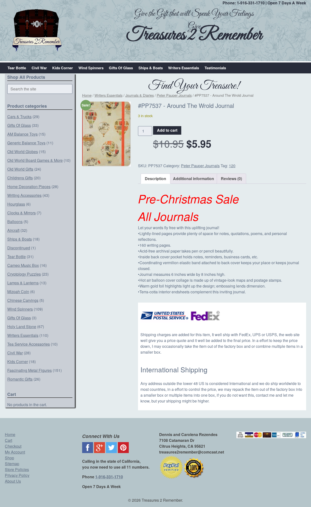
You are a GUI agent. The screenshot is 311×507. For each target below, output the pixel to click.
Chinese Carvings (22, 300)
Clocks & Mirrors (21, 213)
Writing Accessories (24, 195)
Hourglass (16, 204)
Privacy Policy (17, 475)
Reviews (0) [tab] (231, 178)
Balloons (15, 221)
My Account (15, 452)
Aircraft (13, 230)
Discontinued (18, 248)
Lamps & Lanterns (23, 283)
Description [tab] (155, 178)
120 (232, 165)
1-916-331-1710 (251, 3)
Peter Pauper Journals (174, 95)
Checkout (13, 446)
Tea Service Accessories (28, 344)
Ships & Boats (150, 67)
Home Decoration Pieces (29, 186)
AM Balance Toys (22, 134)
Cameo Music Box (23, 265)
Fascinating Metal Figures (29, 370)
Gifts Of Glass (121, 67)
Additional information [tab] (193, 178)
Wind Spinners (91, 67)
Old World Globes (22, 151)
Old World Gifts (20, 169)
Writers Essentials (183, 67)
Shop (9, 458)
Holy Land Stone (21, 326)
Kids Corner (62, 67)
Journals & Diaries (139, 95)
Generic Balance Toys (26, 143)
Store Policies (17, 469)
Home (87, 95)
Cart (8, 440)
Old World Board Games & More (35, 160)
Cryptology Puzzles (24, 274)
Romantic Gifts (20, 379)
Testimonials (215, 67)
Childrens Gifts (20, 178)
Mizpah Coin (18, 291)
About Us (13, 481)
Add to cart (167, 130)
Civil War (39, 67)
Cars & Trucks (19, 116)
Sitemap (12, 463)
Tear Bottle (17, 67)
